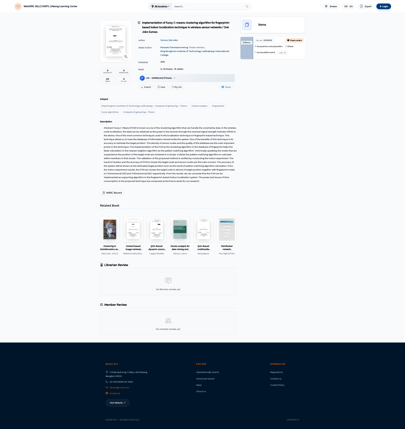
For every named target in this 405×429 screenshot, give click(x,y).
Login (385, 6)
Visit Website (116, 402)
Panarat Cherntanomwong (174, 47)
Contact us (275, 378)
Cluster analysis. (200, 106)
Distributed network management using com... (227, 247)
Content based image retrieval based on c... (133, 247)
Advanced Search (205, 378)
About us (201, 391)
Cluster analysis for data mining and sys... (180, 247)
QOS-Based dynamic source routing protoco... (156, 247)
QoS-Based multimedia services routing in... (203, 247)
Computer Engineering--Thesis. (139, 112)
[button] (45, 6)
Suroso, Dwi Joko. (169, 40)
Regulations (276, 372)
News (199, 385)
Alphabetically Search (207, 372)
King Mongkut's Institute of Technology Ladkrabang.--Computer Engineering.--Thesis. (144, 106)
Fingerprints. (218, 106)
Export (147, 87)
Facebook (114, 393)
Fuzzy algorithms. (110, 112)
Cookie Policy (277, 385)
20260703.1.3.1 (293, 419)
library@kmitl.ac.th (119, 387)
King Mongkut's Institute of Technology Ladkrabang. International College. (194, 53)
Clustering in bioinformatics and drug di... (109, 247)
